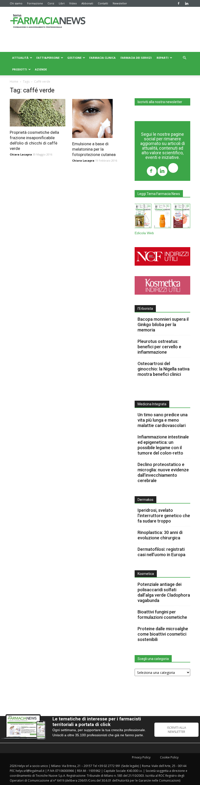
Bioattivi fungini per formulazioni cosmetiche (162, 614)
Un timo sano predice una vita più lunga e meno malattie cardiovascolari (163, 420)
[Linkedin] (186, 3)
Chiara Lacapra (21, 154)
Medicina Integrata (152, 404)
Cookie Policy (169, 757)
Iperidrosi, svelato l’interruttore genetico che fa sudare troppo (164, 515)
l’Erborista (145, 308)
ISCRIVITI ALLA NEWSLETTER (176, 730)
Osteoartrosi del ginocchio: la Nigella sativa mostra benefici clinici (164, 369)
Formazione (35, 3)
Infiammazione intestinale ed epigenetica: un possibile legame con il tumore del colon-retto (163, 444)
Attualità (20, 57)
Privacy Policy (141, 757)
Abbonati (87, 3)
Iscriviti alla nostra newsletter (160, 102)
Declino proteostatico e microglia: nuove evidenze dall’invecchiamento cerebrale (163, 472)
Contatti (103, 3)
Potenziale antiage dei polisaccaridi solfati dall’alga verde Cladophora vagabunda (164, 592)
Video (73, 3)
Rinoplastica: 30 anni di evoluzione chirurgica (160, 535)
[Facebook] (178, 3)
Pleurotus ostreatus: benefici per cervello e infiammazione (159, 347)
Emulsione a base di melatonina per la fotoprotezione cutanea (94, 149)
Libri (62, 3)
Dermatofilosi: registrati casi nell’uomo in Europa (161, 552)
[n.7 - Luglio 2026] (143, 217)
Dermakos (145, 500)
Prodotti (19, 69)
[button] (184, 58)
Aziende (41, 69)
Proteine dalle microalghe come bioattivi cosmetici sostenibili (163, 634)
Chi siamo (16, 3)
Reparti (163, 57)
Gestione (74, 57)
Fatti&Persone (48, 57)
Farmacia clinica (102, 57)
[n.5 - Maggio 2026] (181, 217)
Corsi (51, 3)
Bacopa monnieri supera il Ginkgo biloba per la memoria (163, 324)
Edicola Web (144, 233)
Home (14, 81)
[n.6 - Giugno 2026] (162, 217)
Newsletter (120, 3)
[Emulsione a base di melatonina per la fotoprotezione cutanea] (100, 118)
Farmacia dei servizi (136, 57)
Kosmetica (146, 574)
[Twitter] (173, 168)
